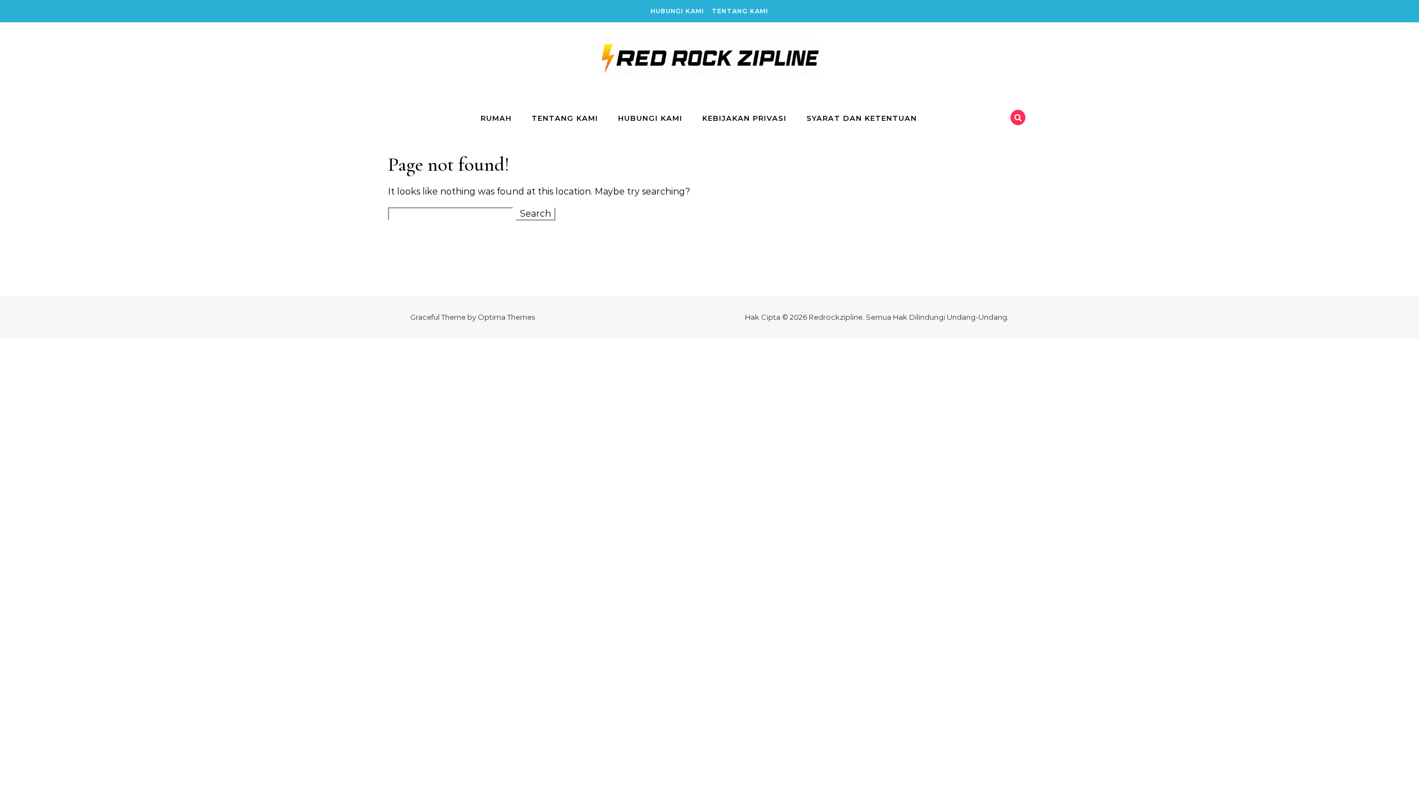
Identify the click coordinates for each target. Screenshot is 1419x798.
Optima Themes (506, 317)
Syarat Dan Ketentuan (862, 118)
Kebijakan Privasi (744, 118)
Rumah (496, 118)
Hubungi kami (677, 11)
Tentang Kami (740, 11)
